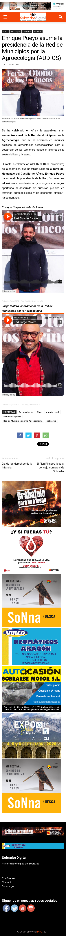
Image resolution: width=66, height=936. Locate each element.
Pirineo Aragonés (12, 416)
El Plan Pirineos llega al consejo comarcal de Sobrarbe (50, 467)
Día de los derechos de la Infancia (17, 465)
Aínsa (39, 412)
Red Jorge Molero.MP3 (30, 405)
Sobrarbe (27, 31)
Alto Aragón (15, 31)
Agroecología (26, 412)
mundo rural (52, 412)
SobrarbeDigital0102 (10, 301)
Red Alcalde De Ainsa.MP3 (32, 301)
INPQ (40, 931)
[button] (61, 17)
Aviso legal (8, 886)
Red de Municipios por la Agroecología (23, 420)
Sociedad (37, 31)
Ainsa (5, 31)
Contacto (7, 882)
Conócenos (8, 878)
